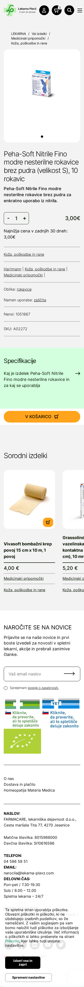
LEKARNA (18, 34)
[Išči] (69, 10)
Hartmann (12, 269)
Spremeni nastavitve (28, 977)
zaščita (40, 300)
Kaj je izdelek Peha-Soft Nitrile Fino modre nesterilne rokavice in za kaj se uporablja (37, 379)
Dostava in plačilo (19, 784)
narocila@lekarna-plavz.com (29, 873)
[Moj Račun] (44, 10)
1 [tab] (42, 136)
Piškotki (12, 941)
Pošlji (69, 673)
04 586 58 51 (16, 861)
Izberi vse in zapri (22, 963)
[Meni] (80, 10)
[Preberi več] (29, 499)
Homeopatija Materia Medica (29, 790)
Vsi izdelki (39, 34)
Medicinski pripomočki (28, 38)
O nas (9, 778)
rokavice (24, 289)
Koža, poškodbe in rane (29, 43)
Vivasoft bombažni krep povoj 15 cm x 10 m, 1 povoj (28, 550)
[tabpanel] (42, 82)
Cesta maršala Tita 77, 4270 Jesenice (37, 825)
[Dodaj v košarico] (48, 522)
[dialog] (42, 943)
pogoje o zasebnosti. (43, 688)
